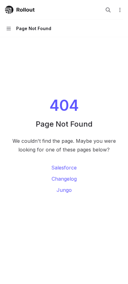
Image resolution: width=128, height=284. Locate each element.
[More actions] (120, 10)
